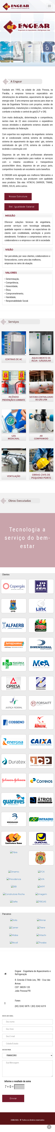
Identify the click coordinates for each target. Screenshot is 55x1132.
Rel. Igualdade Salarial (21, 206)
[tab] (27, 216)
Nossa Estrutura (18, 196)
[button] (27, 216)
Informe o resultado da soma (17, 1081)
